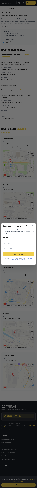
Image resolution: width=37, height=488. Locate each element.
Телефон (6, 237)
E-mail (14, 237)
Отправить (18, 254)
